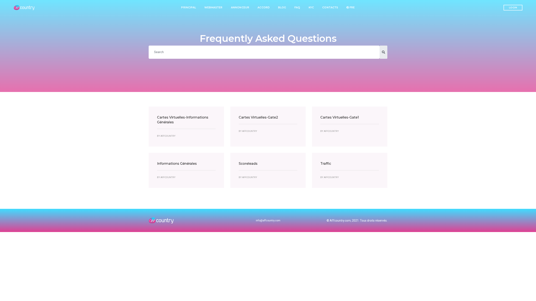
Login (513, 7)
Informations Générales (177, 164)
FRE (352, 7)
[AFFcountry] (25, 7)
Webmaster (213, 7)
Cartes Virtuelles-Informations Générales (182, 119)
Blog (282, 7)
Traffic (325, 164)
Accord (264, 7)
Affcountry (168, 136)
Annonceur (240, 7)
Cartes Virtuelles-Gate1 (339, 117)
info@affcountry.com (268, 220)
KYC (311, 7)
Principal (188, 7)
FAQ (297, 7)
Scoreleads (248, 164)
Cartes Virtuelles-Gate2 (258, 117)
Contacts (330, 7)
